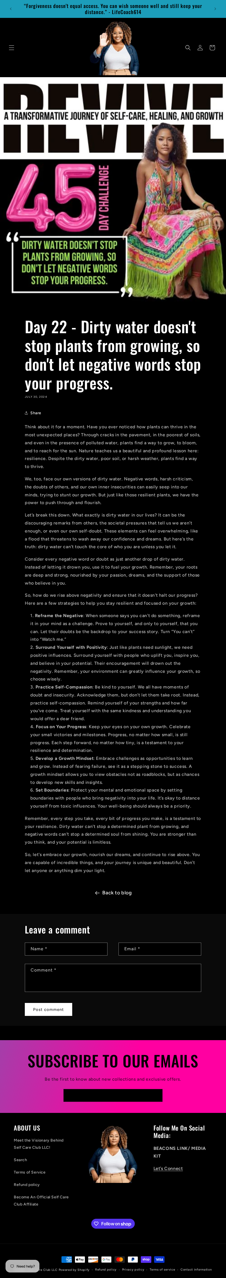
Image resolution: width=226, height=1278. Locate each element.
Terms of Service (30, 1172)
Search (20, 1160)
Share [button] (35, 413)
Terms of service (162, 1269)
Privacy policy (133, 1269)
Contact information (196, 1269)
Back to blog (117, 893)
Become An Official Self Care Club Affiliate (41, 1200)
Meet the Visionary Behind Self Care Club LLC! (39, 1144)
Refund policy (27, 1184)
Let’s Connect (168, 1168)
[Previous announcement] (11, 9)
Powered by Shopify (74, 1270)
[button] (12, 48)
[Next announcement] (215, 9)
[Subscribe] (156, 1095)
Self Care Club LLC (43, 1270)
